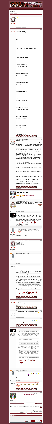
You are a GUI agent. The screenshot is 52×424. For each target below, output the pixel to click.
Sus (10, 188)
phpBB (20, 412)
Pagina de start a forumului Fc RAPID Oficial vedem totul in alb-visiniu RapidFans (18, 406)
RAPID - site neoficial (18, 195)
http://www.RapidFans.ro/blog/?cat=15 (20, 244)
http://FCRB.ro (22, 195)
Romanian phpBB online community (31, 412)
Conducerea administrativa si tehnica (30, 406)
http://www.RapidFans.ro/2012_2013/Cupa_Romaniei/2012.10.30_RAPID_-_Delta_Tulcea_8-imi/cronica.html (28, 393)
